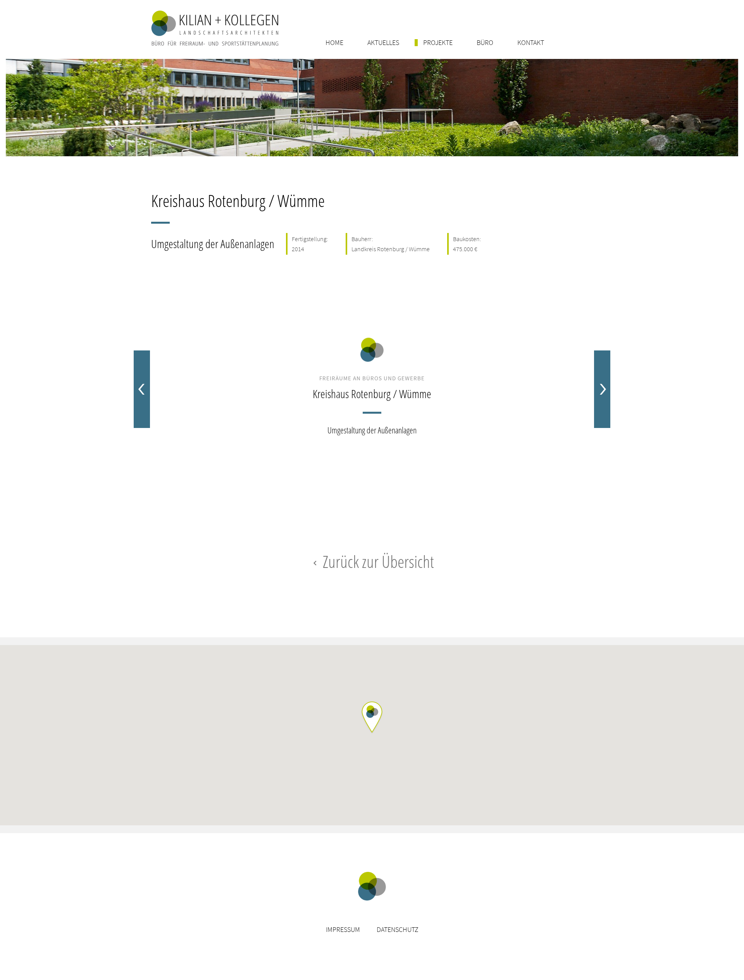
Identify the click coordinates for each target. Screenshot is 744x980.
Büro (485, 42)
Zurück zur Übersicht (372, 561)
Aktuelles (383, 42)
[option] (372, 389)
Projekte (438, 42)
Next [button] (602, 389)
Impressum (343, 929)
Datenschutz (397, 929)
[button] (372, 717)
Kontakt (530, 42)
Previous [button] (142, 389)
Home (334, 42)
